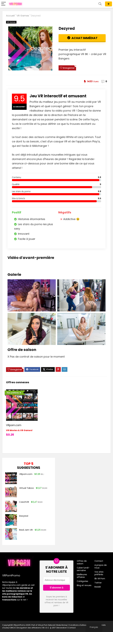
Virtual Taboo (26, 487)
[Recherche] (100, 4)
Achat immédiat (84, 38)
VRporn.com (13, 425)
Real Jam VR (26, 529)
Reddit (97, 586)
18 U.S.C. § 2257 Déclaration (54, 627)
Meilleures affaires (82, 576)
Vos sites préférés (98, 573)
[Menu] (3, 4)
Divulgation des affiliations (29, 627)
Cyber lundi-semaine (83, 569)
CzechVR (24, 501)
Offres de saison (108, 3)
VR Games (23, 15)
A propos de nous (100, 566)
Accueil (10, 15)
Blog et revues (84, 585)
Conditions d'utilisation (79, 625)
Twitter (98, 582)
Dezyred (23, 515)
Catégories (82, 581)
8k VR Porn (99, 578)
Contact (98, 560)
